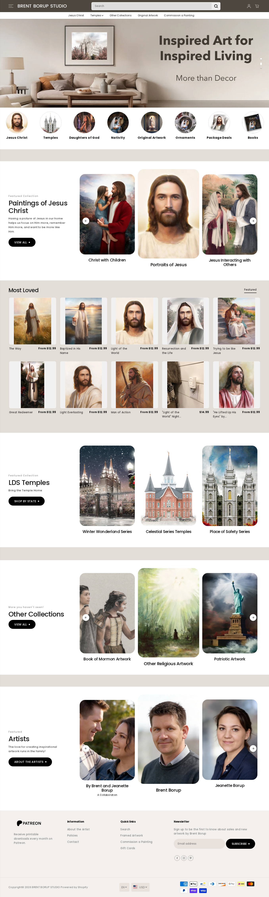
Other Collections (121, 15)
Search (125, 829)
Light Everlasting (71, 412)
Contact (73, 842)
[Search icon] (216, 6)
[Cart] (256, 6)
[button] (11, 6)
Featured (250, 290)
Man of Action (121, 412)
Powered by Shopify (74, 887)
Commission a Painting (179, 15)
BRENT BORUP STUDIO (46, 887)
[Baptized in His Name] (83, 321)
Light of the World (119, 351)
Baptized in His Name (70, 351)
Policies (72, 835)
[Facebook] (177, 858)
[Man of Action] (134, 384)
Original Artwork (148, 15)
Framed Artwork (131, 835)
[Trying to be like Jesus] (236, 321)
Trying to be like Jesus (224, 351)
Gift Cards (127, 848)
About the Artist (78, 829)
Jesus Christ (76, 15)
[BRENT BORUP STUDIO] (42, 6)
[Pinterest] (190, 858)
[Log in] (249, 6)
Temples (96, 15)
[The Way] (32, 321)
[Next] (253, 221)
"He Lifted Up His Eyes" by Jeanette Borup (224, 414)
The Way (15, 349)
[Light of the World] (134, 321)
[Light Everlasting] (83, 384)
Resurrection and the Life (174, 351)
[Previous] (86, 221)
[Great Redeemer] (32, 384)
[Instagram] (184, 858)
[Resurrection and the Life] (185, 321)
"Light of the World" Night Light (170, 414)
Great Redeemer (21, 412)
